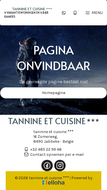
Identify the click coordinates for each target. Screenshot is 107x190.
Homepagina (53, 92)
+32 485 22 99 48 (46, 149)
